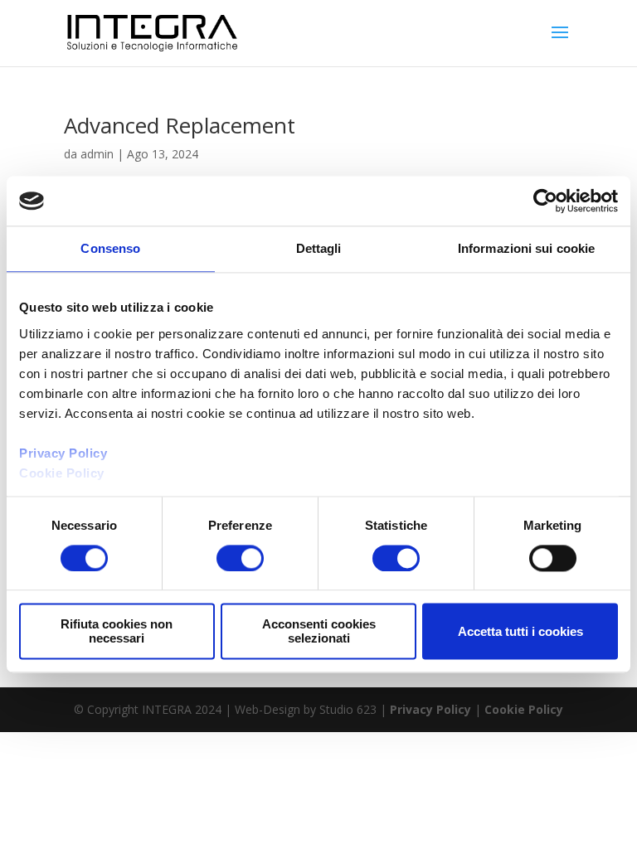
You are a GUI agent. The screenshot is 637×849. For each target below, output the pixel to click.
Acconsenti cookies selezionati (319, 632)
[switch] (240, 558)
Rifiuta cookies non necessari (117, 632)
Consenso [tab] (110, 248)
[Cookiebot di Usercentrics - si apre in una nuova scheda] (545, 200)
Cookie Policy (523, 709)
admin (97, 154)
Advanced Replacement (179, 125)
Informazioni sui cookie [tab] (526, 248)
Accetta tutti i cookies (520, 631)
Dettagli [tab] (319, 248)
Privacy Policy (430, 709)
